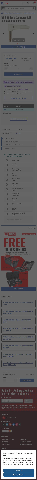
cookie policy (16, 464)
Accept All (18, 470)
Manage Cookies (19, 475)
